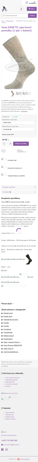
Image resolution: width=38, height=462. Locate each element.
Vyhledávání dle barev (11, 320)
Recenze (7, 386)
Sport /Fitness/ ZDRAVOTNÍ (13, 345)
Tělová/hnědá (8, 332)
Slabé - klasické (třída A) (12, 342)
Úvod (2, 21)
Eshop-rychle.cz (24, 459)
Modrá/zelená (8, 339)
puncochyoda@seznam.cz (11, 445)
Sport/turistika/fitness (11, 352)
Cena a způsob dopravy (12, 378)
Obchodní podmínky (11, 380)
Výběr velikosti (9, 413)
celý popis (24, 111)
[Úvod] (8, 9)
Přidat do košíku (21, 144)
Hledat (32, 16)
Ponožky (6, 323)
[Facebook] (3, 450)
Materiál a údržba (10, 419)
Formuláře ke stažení (11, 384)
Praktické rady (9, 415)
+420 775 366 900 (9, 440)
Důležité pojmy (9, 417)
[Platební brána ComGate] (9, 393)
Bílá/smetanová (9, 336)
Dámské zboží (8, 313)
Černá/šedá (7, 329)
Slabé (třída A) (8, 349)
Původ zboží (6, 304)
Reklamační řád (9, 382)
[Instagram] (7, 450)
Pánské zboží (9, 21)
